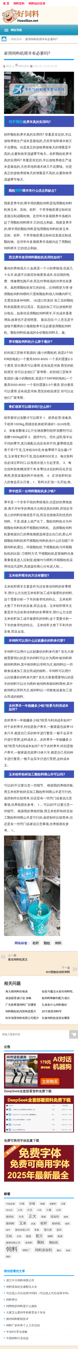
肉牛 (8, 1229)
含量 (63, 1203)
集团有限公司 (13, 1242)
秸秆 (12, 121)
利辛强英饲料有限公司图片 (22, 1018)
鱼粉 (68, 1250)
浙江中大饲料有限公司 (20, 1280)
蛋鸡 (59, 1229)
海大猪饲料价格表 (16, 991)
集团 (60, 1236)
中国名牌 (10, 1203)
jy (13, 66)
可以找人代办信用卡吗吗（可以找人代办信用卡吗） (38, 1293)
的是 (33, 1223)
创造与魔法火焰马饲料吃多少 (59, 991)
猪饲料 (10, 1223)
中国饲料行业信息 (17, 1338)
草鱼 (36, 1229)
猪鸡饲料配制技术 (17, 1319)
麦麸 (8, 1256)
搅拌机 (10, 1216)
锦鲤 (50, 1236)
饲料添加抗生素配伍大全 (21, 1287)
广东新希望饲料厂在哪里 (20, 1004)
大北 (29, 1210)
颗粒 (19, 121)
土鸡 (19, 1210)
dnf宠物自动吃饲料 (58, 972)
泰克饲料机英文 (18, 959)
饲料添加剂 (43, 1249)
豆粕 (9, 1236)
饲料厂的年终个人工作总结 (23, 1325)
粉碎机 (56, 1223)
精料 (67, 1223)
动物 (42, 1203)
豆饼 (19, 1236)
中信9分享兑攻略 (16, 1332)
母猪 (43, 1216)
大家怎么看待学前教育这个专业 (25, 1312)
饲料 (18, 190)
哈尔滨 (9, 1209)
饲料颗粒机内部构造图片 (20, 1011)
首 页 (6, 3)
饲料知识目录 (37, 3)
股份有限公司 (22, 1229)
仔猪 (22, 1203)
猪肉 (66, 1216)
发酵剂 (53, 1203)
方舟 (21, 1216)
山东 (58, 1209)
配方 (39, 1235)
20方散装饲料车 (52, 1011)
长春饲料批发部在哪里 (56, 1018)
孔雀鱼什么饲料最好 (54, 1004)
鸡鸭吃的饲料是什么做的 (21, 1306)
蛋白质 (48, 1229)
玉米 (22, 1222)
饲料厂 (26, 1250)
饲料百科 (19, 3)
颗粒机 (53, 1242)
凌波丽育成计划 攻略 (18, 998)
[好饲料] (39, 15)
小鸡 (39, 1209)
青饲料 (28, 1242)
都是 (28, 1236)
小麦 (48, 1210)
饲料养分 (11, 1299)
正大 (32, 1216)
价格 (32, 1203)
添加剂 (55, 1216)
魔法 (59, 1250)
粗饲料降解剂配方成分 (56, 998)
